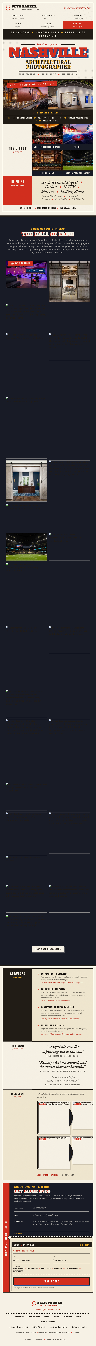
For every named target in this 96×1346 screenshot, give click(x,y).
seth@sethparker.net (22, 1260)
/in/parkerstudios (79, 1327)
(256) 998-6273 (59, 1260)
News (18, 25)
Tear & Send (51, 1281)
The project (19, 1221)
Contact (78, 25)
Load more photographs (48, 949)
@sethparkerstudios (58, 1327)
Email (16, 1215)
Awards (78, 17)
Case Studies (48, 17)
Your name (18, 1208)
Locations (67, 1316)
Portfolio (18, 17)
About (48, 25)
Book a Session (48, 1321)
